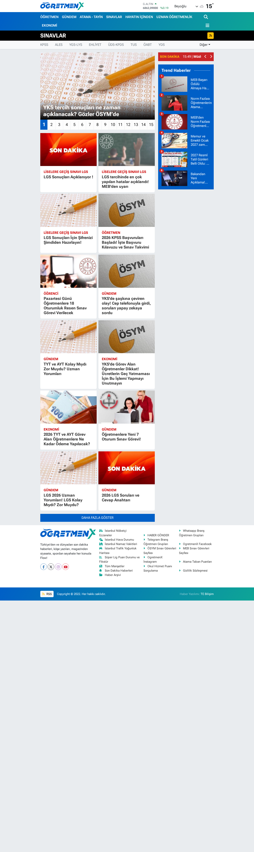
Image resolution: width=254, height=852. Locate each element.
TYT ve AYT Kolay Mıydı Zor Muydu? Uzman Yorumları (65, 369)
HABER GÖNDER (158, 535)
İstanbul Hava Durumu (119, 539)
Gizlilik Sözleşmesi (195, 570)
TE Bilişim (207, 594)
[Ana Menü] (206, 25)
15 (151, 124)
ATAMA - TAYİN (91, 17)
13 (136, 124)
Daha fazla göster (98, 518)
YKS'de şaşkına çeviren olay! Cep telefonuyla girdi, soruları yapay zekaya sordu (126, 305)
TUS (134, 45)
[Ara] (206, 17)
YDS (162, 45)
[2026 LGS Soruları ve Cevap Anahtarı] (126, 468)
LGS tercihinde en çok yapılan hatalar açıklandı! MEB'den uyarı (125, 182)
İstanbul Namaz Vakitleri (121, 544)
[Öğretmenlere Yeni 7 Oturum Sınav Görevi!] (126, 407)
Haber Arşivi (113, 575)
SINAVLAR (114, 17)
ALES (59, 45)
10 (113, 124)
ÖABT (147, 45)
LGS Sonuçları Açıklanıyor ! (68, 177)
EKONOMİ (49, 25)
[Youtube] (65, 566)
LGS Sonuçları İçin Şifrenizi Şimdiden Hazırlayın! (68, 240)
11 (120, 124)
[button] (205, 56)
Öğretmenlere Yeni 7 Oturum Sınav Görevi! (121, 436)
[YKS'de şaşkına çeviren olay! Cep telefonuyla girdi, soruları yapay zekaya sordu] (126, 271)
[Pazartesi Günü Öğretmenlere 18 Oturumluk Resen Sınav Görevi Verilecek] (68, 271)
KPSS (44, 45)
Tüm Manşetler (114, 566)
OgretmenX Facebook (197, 544)
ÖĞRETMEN (49, 17)
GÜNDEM (69, 17)
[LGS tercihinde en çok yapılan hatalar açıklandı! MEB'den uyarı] (126, 149)
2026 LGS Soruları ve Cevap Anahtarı (120, 497)
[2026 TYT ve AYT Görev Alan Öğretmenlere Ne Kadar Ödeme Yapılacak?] (68, 407)
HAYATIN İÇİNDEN (139, 17)
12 (128, 124)
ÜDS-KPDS (116, 45)
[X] (51, 566)
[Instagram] (58, 566)
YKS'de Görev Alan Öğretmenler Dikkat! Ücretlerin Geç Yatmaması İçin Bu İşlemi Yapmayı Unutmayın (126, 374)
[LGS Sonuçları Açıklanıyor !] (68, 149)
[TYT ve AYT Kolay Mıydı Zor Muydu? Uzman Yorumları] (68, 336)
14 (143, 124)
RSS (49, 594)
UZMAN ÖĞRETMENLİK (174, 17)
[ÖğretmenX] (62, 6)
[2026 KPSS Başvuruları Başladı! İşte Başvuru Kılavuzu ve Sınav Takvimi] (126, 210)
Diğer (204, 45)
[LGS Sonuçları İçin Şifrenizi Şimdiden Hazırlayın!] (68, 210)
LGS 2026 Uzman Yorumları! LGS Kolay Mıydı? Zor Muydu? (63, 500)
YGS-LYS (75, 45)
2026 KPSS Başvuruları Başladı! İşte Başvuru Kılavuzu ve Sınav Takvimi (125, 242)
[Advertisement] (188, 252)
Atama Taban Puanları (197, 561)
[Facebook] (43, 566)
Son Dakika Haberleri (119, 570)
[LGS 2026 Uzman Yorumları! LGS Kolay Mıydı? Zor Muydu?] (68, 468)
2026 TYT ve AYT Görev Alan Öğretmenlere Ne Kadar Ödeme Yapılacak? (67, 439)
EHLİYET (95, 45)
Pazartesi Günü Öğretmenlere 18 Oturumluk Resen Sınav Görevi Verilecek (65, 305)
